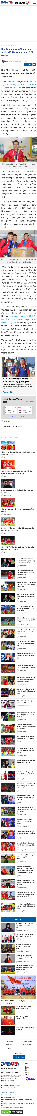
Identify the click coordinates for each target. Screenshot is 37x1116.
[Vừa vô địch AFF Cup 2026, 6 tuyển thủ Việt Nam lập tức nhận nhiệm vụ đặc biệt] (8, 464)
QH (5, 533)
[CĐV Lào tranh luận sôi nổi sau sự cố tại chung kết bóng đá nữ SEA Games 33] (8, 562)
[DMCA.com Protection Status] (12, 1112)
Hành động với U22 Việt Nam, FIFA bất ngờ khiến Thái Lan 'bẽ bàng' (26, 715)
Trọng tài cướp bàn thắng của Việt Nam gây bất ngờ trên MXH (26, 857)
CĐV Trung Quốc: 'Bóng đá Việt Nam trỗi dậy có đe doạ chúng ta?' (25, 750)
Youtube (28, 1067)
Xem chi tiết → (30, 401)
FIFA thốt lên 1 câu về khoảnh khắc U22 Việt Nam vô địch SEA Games (26, 786)
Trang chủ (9, 1041)
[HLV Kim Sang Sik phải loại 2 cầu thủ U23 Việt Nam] (8, 763)
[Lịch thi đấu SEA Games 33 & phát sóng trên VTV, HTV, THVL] (18, 987)
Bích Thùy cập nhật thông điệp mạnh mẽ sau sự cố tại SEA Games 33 (25, 572)
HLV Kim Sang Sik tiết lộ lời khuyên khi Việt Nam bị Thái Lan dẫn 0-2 (26, 882)
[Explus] (18, 424)
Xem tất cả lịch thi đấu (18, 417)
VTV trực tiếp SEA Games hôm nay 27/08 (24, 1018)
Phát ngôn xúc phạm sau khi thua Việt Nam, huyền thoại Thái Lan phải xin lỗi (26, 894)
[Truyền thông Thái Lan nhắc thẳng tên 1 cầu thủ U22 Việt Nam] (8, 692)
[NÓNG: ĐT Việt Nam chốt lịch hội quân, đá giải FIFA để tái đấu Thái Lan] (8, 521)
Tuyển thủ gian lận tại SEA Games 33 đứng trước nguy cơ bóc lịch (24, 957)
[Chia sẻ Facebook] (26, 64)
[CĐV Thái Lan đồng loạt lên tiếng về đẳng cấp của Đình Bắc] (8, 775)
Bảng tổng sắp (27, 1045)
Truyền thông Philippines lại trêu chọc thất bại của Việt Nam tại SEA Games (26, 679)
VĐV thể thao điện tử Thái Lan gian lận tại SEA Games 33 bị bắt (25, 925)
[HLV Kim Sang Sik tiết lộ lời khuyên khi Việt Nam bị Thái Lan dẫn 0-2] (8, 883)
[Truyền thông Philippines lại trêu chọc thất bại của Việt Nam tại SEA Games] (8, 680)
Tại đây (13, 1097)
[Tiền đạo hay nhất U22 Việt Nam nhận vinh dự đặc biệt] (8, 740)
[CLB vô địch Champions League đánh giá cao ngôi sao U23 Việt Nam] (8, 728)
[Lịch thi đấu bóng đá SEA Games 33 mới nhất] (8, 1010)
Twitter (28, 1071)
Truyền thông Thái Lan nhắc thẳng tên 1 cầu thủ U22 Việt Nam (26, 691)
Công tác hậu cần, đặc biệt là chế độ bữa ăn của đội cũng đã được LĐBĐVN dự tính (18, 319)
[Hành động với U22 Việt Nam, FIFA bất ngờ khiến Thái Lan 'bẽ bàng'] (8, 716)
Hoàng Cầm (22, 684)
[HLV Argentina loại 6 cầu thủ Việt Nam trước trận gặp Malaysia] (18, 367)
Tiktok (28, 1074)
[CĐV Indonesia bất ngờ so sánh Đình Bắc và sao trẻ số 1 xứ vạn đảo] (8, 609)
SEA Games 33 (5, 45)
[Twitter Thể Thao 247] (19, 1057)
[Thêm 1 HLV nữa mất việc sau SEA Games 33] (8, 704)
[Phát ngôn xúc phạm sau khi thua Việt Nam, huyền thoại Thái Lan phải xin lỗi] (8, 895)
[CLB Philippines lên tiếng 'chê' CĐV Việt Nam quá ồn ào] (8, 668)
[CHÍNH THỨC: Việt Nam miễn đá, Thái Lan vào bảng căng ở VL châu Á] (8, 540)
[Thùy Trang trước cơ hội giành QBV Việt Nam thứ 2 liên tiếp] (8, 822)
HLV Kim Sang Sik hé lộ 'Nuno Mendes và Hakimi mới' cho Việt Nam (26, 797)
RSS (27, 1072)
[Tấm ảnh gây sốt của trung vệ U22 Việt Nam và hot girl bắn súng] (8, 846)
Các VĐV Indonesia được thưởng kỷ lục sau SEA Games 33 (24, 946)
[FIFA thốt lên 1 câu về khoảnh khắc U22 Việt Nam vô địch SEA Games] (8, 787)
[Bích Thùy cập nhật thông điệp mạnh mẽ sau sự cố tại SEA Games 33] (8, 574)
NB (4, 552)
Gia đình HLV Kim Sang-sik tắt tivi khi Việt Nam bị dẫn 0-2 (26, 833)
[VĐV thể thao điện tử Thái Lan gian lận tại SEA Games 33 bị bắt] (8, 927)
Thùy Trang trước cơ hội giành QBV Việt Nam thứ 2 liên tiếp (25, 821)
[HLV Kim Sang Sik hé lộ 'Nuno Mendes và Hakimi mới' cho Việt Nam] (8, 799)
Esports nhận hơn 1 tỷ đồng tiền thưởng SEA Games (24, 935)
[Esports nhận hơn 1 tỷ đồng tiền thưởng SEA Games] (8, 938)
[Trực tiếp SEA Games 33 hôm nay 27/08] (8, 1031)
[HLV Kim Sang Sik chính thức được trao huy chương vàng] (8, 657)
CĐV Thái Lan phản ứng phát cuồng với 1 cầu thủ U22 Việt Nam (26, 906)
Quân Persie (22, 887)
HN (20, 741)
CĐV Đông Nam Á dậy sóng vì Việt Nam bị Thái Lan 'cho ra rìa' (26, 644)
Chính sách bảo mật (6, 1095)
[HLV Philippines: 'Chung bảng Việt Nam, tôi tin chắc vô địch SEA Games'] (8, 586)
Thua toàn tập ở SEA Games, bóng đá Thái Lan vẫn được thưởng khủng (25, 967)
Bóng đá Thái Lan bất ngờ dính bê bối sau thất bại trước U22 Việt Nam (26, 809)
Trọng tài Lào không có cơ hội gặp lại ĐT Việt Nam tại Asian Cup (26, 596)
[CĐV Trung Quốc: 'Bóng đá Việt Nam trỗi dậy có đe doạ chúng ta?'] (8, 751)
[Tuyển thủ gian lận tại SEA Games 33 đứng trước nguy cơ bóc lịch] (8, 959)
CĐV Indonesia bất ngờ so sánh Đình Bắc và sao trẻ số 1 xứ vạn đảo (26, 608)
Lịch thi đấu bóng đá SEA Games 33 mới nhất (24, 1007)
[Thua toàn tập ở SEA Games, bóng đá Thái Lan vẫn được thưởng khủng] (8, 969)
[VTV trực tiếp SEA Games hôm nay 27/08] (8, 1020)
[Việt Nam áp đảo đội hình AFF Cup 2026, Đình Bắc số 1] (8, 502)
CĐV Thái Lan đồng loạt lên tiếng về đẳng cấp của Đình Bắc (25, 774)
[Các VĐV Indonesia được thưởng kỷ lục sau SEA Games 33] (8, 948)
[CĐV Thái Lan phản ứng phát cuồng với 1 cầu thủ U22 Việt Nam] (8, 907)
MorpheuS (21, 939)
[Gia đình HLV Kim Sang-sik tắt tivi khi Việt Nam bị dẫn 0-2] (8, 834)
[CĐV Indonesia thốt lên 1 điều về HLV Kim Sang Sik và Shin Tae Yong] (8, 633)
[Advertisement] (18, 22)
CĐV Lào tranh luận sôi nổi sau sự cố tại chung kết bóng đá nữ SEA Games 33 (26, 561)
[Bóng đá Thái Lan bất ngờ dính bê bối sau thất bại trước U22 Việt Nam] (8, 811)
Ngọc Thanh (7, 495)
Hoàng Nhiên (7, 514)
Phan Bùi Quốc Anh (23, 930)
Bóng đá (13, 45)
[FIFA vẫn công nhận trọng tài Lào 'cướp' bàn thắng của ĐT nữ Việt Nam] (8, 621)
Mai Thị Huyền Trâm (24, 625)
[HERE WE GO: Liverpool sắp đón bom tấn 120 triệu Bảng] (8, 483)
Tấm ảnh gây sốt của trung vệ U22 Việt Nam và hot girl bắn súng (26, 845)
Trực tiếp (9, 1045)
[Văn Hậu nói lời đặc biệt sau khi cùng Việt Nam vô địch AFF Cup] (8, 445)
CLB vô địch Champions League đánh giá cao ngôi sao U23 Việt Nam (26, 726)
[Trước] (4, 410)
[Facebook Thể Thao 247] (15, 1057)
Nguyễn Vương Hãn (23, 951)
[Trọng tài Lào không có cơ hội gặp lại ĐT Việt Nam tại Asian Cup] (8, 597)
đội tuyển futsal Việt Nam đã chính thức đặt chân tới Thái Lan (18, 84)
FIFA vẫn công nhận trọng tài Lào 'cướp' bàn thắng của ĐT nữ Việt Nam (26, 620)
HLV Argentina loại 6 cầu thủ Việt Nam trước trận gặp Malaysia (18, 385)
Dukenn (6, 476)
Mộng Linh (22, 838)
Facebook (29, 1069)
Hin (5, 457)
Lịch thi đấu (28, 1041)
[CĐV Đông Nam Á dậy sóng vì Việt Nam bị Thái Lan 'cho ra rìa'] (8, 645)
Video (9, 1048)
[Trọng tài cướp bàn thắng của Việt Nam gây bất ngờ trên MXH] (8, 858)
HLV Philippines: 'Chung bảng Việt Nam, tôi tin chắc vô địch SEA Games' (26, 584)
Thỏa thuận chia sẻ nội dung (8, 1092)
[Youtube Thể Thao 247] (23, 1057)
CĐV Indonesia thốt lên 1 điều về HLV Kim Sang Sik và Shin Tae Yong (26, 632)
